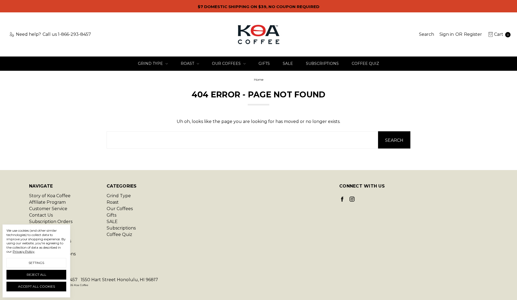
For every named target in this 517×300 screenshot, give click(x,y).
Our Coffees (227, 63)
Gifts (264, 63)
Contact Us (41, 215)
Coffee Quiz (365, 63)
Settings (36, 263)
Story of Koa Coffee (50, 195)
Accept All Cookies (36, 286)
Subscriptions (322, 63)
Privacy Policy (23, 251)
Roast (188, 63)
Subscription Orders (50, 221)
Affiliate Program (47, 202)
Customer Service (48, 208)
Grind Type (151, 63)
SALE (288, 63)
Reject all (36, 275)
